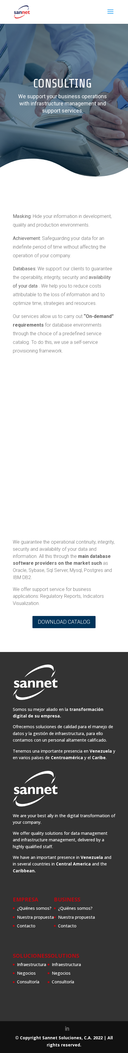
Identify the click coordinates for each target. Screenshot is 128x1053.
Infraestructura (31, 964)
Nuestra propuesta (35, 917)
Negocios (26, 973)
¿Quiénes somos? (34, 908)
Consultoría (28, 982)
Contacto (26, 926)
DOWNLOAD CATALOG (64, 622)
